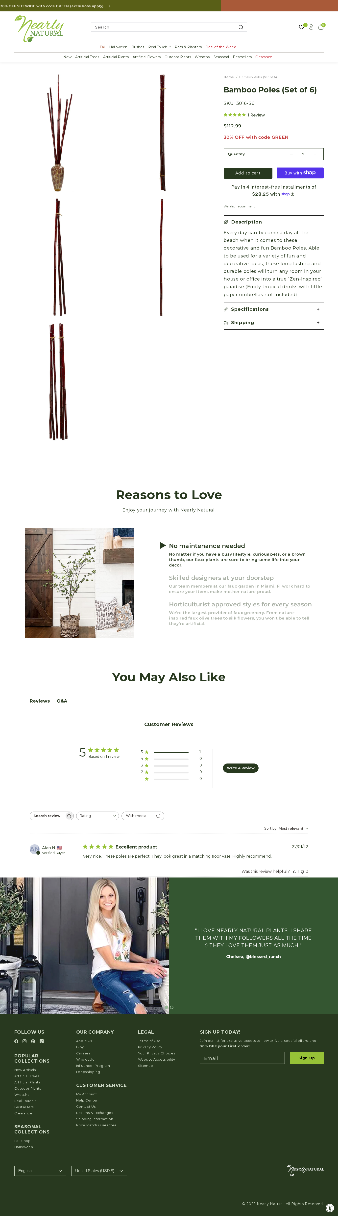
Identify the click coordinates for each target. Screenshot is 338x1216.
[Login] (311, 27)
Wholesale (85, 1059)
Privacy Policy (150, 1047)
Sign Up (306, 1058)
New (67, 57)
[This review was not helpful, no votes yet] (302, 871)
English (25, 1171)
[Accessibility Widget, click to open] (330, 1208)
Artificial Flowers (147, 57)
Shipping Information (94, 1119)
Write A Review (241, 768)
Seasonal (221, 57)
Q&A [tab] (62, 701)
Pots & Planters (188, 47)
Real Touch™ (159, 47)
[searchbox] (47, 816)
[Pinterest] (34, 1042)
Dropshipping (88, 1072)
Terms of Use (149, 1041)
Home (229, 77)
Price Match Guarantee (96, 1125)
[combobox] (169, 27)
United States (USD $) (94, 1171)
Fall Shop (22, 1141)
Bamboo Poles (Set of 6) (258, 77)
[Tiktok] (42, 1042)
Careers (83, 1053)
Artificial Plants (116, 57)
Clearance (263, 57)
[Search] (240, 27)
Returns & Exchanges (94, 1113)
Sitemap (145, 1066)
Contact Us (86, 1106)
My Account (86, 1094)
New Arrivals (25, 1070)
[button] (274, 222)
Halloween (118, 47)
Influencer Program (93, 1066)
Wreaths (202, 57)
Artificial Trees (87, 57)
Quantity (236, 154)
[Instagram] (25, 1042)
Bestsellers (242, 57)
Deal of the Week (220, 47)
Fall (102, 47)
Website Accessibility (156, 1059)
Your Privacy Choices (156, 1053)
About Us (84, 1041)
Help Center (87, 1100)
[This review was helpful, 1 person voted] (294, 871)
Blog (80, 1047)
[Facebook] (17, 1042)
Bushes (137, 47)
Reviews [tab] (40, 701)
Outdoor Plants (178, 57)
